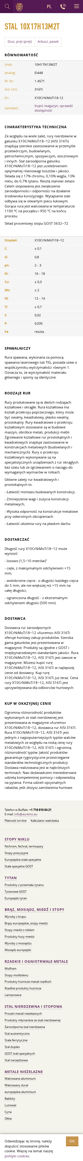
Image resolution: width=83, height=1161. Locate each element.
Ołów (8, 1118)
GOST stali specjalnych (20, 1053)
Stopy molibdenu (16, 975)
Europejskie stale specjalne (23, 860)
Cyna (8, 1112)
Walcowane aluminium (20, 1078)
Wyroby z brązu (15, 917)
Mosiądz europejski (18, 950)
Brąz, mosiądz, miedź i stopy (34, 909)
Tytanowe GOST (16, 891)
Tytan (11, 877)
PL (49, 6)
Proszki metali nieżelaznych (23, 1013)
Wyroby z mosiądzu (18, 943)
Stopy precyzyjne (16, 853)
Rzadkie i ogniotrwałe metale (36, 961)
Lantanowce (13, 995)
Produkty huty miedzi (19, 936)
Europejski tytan (16, 898)
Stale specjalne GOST (19, 866)
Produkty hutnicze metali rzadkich (28, 982)
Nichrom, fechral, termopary (24, 846)
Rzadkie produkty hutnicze (23, 988)
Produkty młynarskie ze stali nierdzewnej (32, 1020)
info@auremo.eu (25, 814)
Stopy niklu (17, 839)
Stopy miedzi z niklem (19, 930)
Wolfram (10, 968)
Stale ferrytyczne (16, 1040)
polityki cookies (17, 1156)
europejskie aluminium (20, 1092)
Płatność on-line (16, 820)
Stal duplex (12, 1047)
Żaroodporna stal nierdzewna (25, 1027)
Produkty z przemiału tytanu (24, 885)
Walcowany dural (16, 1085)
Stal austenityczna (17, 1033)
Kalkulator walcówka (45, 820)
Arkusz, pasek (48, 42)
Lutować (10, 1105)
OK (72, 1141)
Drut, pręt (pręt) (20, 42)
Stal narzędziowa (16, 1060)
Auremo (20, 7)
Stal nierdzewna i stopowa (33, 1006)
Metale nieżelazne (24, 1071)
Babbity (10, 1098)
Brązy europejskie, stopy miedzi (26, 923)
